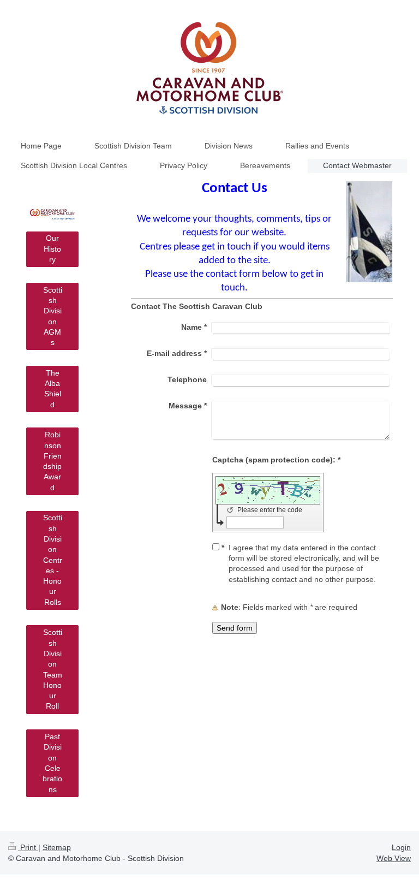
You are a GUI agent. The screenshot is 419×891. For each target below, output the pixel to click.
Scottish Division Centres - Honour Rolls (52, 559)
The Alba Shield (52, 389)
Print (28, 847)
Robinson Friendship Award (52, 460)
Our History (52, 249)
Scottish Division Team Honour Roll (52, 669)
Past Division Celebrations (52, 762)
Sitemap (57, 847)
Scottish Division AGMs (52, 316)
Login (401, 847)
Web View (393, 858)
